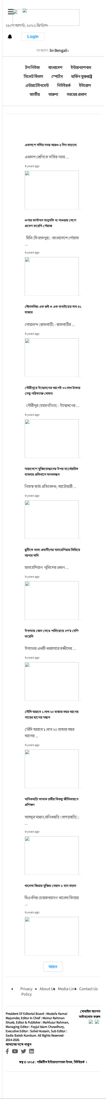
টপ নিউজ (32, 67)
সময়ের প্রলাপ (76, 94)
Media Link (67, 988)
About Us (47, 988)
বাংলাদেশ (55, 67)
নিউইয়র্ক (63, 85)
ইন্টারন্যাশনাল (81, 67)
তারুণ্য (53, 94)
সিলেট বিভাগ (33, 76)
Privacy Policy (26, 991)
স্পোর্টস (57, 76)
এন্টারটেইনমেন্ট (37, 85)
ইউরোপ (85, 85)
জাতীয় (35, 94)
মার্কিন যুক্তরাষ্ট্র (81, 76)
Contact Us (88, 988)
